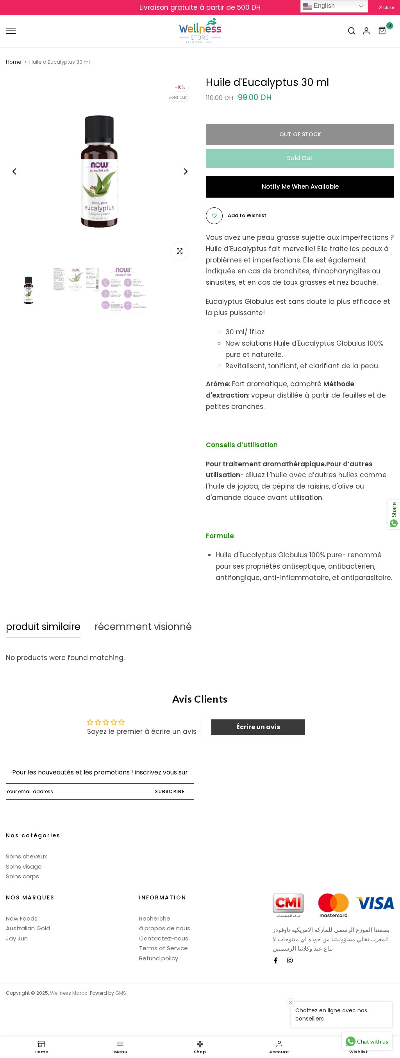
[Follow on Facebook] (276, 960)
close (15, 7)
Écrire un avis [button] (258, 727)
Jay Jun (17, 938)
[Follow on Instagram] (290, 960)
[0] (382, 31)
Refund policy (158, 958)
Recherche (154, 918)
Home (13, 62)
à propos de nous (164, 928)
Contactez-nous (163, 938)
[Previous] (20, 171)
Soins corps (22, 876)
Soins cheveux (26, 856)
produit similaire (43, 626)
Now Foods (22, 918)
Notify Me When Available (300, 186)
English (323, 5)
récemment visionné (143, 626)
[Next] (179, 171)
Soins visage (24, 866)
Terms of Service (163, 948)
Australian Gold (28, 928)
